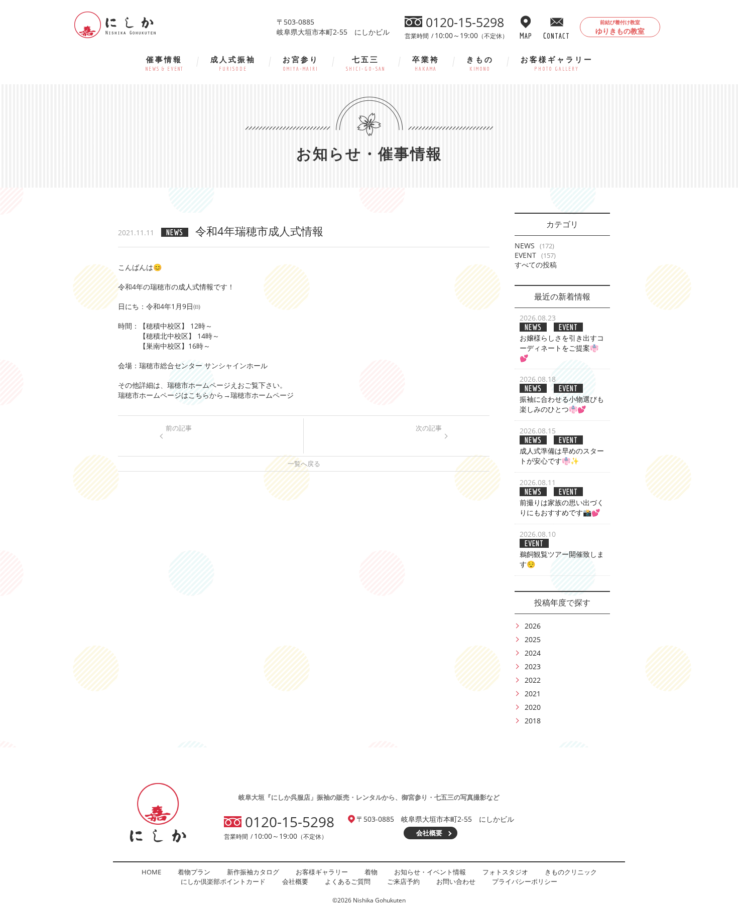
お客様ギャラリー (557, 63)
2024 (533, 653)
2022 (533, 680)
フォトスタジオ (505, 871)
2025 (533, 639)
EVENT (525, 255)
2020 (533, 707)
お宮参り (301, 63)
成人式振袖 (233, 63)
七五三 (365, 63)
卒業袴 (425, 63)
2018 (533, 720)
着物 (371, 871)
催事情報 (164, 63)
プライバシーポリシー (524, 881)
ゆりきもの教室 (620, 27)
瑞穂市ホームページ (262, 395)
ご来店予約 (403, 881)
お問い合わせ (455, 881)
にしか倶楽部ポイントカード (223, 881)
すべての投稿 (536, 264)
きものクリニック (571, 871)
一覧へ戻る (304, 463)
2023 (533, 666)
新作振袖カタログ (253, 871)
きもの (480, 63)
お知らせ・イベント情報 (430, 871)
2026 (533, 626)
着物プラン (194, 871)
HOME (151, 871)
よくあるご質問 (348, 881)
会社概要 (429, 832)
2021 (533, 693)
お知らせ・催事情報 (369, 153)
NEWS (525, 245)
